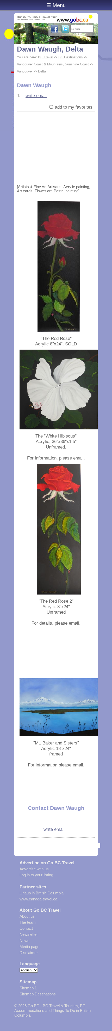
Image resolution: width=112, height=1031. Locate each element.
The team (28, 922)
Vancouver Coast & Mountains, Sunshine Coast (53, 64)
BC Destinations (70, 57)
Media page (29, 946)
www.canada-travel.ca (38, 899)
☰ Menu (56, 5)
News (24, 940)
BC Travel (45, 57)
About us (27, 916)
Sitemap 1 (28, 988)
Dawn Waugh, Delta (50, 49)
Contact (26, 928)
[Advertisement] (56, 147)
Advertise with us (34, 869)
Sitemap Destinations (38, 994)
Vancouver (25, 71)
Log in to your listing (36, 875)
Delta (42, 71)
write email (36, 95)
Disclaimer (29, 952)
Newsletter (29, 934)
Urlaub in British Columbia (42, 893)
